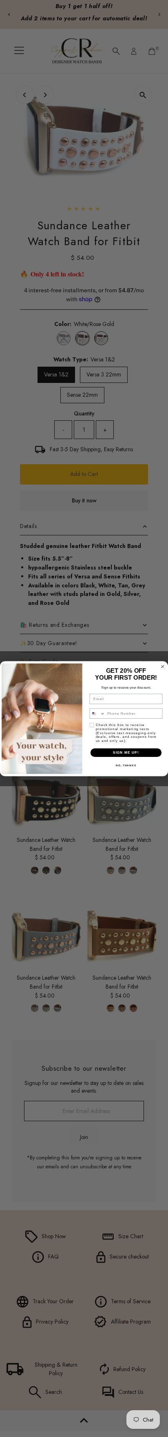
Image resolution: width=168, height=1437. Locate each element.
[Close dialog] (162, 666)
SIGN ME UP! (126, 752)
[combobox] (97, 713)
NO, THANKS (126, 765)
